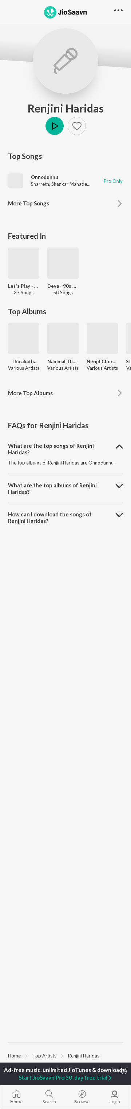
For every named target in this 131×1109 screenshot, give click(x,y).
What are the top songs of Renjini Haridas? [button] (51, 448)
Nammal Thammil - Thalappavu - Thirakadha (63, 361)
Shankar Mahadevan (73, 184)
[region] (65, 1055)
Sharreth (40, 184)
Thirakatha (23, 361)
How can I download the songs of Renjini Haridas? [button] (50, 517)
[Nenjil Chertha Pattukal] (102, 338)
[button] (77, 126)
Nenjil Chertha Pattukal (102, 361)
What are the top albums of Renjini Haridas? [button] (52, 488)
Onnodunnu (44, 177)
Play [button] (54, 126)
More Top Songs (28, 203)
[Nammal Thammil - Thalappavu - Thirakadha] (63, 338)
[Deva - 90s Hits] (63, 263)
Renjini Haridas (66, 108)
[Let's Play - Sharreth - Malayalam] (23, 263)
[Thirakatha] (23, 338)
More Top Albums (30, 393)
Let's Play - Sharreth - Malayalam (23, 286)
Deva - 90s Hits (63, 286)
